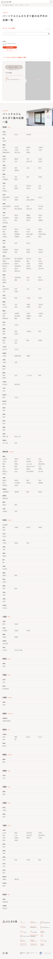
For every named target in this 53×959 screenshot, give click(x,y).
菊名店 (4, 463)
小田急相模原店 (6, 491)
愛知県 (5, 729)
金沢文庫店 (28, 461)
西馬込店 (28, 220)
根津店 (4, 161)
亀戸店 (16, 185)
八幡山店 (4, 268)
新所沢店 (16, 542)
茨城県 (5, 674)
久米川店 (16, 397)
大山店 (16, 304)
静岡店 (4, 761)
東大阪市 (4, 883)
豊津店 (39, 859)
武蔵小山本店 (29, 208)
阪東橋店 (40, 468)
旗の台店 (4, 199)
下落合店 (40, 149)
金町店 (4, 333)
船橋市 (4, 634)
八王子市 (4, 346)
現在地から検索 (13, 67)
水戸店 (4, 41)
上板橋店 (28, 304)
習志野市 (4, 640)
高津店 (39, 480)
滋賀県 (5, 770)
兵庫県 (5, 802)
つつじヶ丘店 (29, 375)
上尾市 (4, 546)
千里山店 (28, 859)
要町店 (39, 277)
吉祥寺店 (4, 355)
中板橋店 (28, 306)
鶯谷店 (39, 167)
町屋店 (16, 297)
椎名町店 (4, 279)
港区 (3, 138)
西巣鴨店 (4, 282)
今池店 (4, 736)
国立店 (4, 410)
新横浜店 (16, 463)
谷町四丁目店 (29, 835)
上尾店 (4, 549)
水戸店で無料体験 (10, 47)
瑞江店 (16, 342)
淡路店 (16, 832)
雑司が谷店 (40, 279)
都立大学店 (40, 206)
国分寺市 (4, 401)
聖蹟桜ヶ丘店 (5, 436)
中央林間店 (5, 511)
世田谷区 (4, 226)
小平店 (4, 390)
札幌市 (4, 702)
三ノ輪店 (28, 297)
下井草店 (28, 263)
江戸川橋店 (5, 149)
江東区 (4, 183)
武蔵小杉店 (28, 482)
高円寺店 (16, 263)
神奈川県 (5, 451)
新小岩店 (16, 333)
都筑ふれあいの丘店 (30, 466)
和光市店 (4, 581)
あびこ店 (4, 832)
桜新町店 (40, 231)
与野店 (4, 529)
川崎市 (4, 477)
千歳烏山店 (5, 236)
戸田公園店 (5, 568)
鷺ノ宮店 (16, 249)
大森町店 (16, 217)
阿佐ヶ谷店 (28, 258)
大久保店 (16, 149)
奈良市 (4, 899)
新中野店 (28, 249)
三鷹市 (4, 359)
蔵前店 (4, 170)
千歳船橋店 (17, 236)
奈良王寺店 (5, 908)
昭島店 (4, 368)
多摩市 (4, 433)
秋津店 (4, 397)
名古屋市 (4, 734)
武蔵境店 (28, 355)
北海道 (5, 697)
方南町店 (4, 270)
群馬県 (5, 658)
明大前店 (28, 236)
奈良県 (5, 894)
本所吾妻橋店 (5, 179)
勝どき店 (16, 134)
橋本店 (27, 491)
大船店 (39, 458)
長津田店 (28, 468)
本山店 (4, 739)
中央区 (4, 131)
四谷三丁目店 (17, 152)
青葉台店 (16, 458)
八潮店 (4, 601)
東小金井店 (5, 384)
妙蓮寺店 (4, 473)
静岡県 (5, 754)
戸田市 (4, 566)
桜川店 (4, 835)
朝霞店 (16, 575)
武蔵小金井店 (17, 384)
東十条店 (16, 291)
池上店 (4, 215)
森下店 (39, 188)
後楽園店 (4, 158)
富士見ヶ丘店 (41, 268)
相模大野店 (17, 491)
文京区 (4, 156)
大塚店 (27, 277)
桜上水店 (28, 231)
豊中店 (4, 846)
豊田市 (4, 743)
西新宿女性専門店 (6, 152)
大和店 (16, 511)
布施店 (4, 885)
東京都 (5, 127)
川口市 (4, 533)
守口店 (4, 866)
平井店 (4, 342)
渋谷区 (4, 240)
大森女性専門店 (6, 217)
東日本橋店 (28, 134)
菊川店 (16, 176)
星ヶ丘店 (40, 736)
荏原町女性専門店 (6, 197)
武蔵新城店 (40, 482)
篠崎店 (27, 340)
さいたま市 (5, 524)
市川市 (4, 627)
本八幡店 (28, 630)
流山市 (4, 647)
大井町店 (16, 197)
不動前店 (16, 199)
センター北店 (29, 463)
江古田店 (4, 313)
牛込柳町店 (40, 147)
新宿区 (4, 144)
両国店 (16, 179)
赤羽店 (16, 288)
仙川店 (16, 375)
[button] (38, 80)
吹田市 (4, 857)
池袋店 (4, 277)
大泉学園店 (17, 313)
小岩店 (16, 340)
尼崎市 (4, 814)
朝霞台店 (4, 575)
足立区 (4, 322)
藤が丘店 (28, 736)
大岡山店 (40, 215)
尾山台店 (16, 229)
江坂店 (4, 859)
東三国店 (16, 837)
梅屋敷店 (28, 215)
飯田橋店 (28, 147)
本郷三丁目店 (29, 161)
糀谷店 (39, 217)
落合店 (27, 149)
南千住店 (40, 297)
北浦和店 (16, 527)
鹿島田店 (16, 480)
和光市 (4, 579)
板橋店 (4, 304)
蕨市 (3, 559)
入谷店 (27, 167)
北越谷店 (4, 555)
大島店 (4, 185)
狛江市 (4, 420)
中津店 (4, 837)
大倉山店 (4, 461)
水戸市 (4, 679)
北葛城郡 (4, 905)
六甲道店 (4, 810)
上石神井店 (40, 313)
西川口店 (4, 536)
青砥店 (16, 331)
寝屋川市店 (17, 879)
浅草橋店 (4, 167)
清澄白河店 (28, 185)
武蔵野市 (4, 353)
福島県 (5, 713)
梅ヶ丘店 (4, 229)
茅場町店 (4, 134)
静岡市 (4, 759)
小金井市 (4, 381)
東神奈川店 (5, 471)
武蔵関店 (28, 318)
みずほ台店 (5, 607)
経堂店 (4, 231)
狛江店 (4, 423)
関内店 (16, 461)
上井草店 (28, 313)
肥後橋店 (28, 837)
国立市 (4, 407)
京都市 (4, 791)
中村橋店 (40, 315)
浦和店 (4, 527)
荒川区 (4, 295)
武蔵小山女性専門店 (30, 199)
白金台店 (4, 140)
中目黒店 (4, 208)
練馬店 (16, 318)
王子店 (27, 288)
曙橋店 (4, 147)
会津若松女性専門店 (7, 720)
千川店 (27, 279)
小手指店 (4, 542)
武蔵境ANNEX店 (18, 355)
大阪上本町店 (29, 832)
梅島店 (4, 324)
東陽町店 (16, 188)
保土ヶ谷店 (40, 471)
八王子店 (16, 349)
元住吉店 (16, 485)
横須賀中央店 (5, 498)
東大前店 (40, 158)
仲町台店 (16, 468)
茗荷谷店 (40, 161)
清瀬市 (4, 427)
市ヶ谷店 (16, 147)
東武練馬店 (28, 315)
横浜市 (4, 456)
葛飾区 (4, 328)
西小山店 (40, 197)
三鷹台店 (4, 362)
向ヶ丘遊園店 (17, 482)
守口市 (4, 863)
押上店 (4, 176)
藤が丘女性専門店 (30, 471)
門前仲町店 (5, 190)
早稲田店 (28, 152)
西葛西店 (40, 340)
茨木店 (4, 872)
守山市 (4, 775)
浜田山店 (16, 268)
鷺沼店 (27, 480)
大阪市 (4, 830)
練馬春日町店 (5, 318)
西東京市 (4, 440)
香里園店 (4, 879)
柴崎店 (4, 375)
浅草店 (16, 167)
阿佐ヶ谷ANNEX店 (6, 258)
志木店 (4, 588)
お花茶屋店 (28, 331)
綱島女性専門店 (41, 463)
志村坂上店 (40, 304)
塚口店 (4, 816)
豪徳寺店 (16, 231)
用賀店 (39, 236)
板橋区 (4, 301)
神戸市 (4, 807)
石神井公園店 (17, 315)
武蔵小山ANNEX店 (18, 208)
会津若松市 (5, 718)
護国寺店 (16, 158)
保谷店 (16, 442)
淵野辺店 (40, 491)
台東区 (4, 165)
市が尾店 (28, 458)
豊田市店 (4, 745)
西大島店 (28, 188)
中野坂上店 (40, 249)
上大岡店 (40, 461)
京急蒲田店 (28, 217)
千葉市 (4, 621)
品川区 (4, 194)
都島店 (4, 840)
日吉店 (16, 471)
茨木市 (4, 870)
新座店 (16, 588)
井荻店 (39, 258)
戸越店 (27, 197)
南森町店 (16, 840)
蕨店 (3, 562)
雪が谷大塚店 (5, 222)
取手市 (4, 686)
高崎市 (4, 663)
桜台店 (4, 315)
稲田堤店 (4, 480)
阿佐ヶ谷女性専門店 (18, 258)
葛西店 (4, 340)
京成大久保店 (5, 643)
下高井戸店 (40, 263)
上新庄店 (40, 832)
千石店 (27, 158)
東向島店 (40, 176)
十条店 (4, 291)
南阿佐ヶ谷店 (17, 270)
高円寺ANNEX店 (6, 263)
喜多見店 (40, 229)
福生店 (4, 416)
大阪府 (5, 825)
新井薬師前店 (5, 249)
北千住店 (16, 324)
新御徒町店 (17, 170)
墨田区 (4, 174)
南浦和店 (40, 527)
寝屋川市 (4, 876)
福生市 (4, 414)
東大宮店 (28, 527)
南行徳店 (16, 630)
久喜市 (4, 592)
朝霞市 (4, 572)
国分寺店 (4, 403)
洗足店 (27, 206)
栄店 (15, 739)
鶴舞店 (16, 736)
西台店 (39, 306)
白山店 (16, 161)
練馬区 (4, 310)
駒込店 (39, 288)
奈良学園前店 (5, 901)
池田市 (4, 850)
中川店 (4, 468)
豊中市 (4, 844)
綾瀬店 (4, 331)
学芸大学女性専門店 (7, 206)
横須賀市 (4, 495)
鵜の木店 (16, 215)
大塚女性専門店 (18, 277)
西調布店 (4, 377)
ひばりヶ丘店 (5, 442)
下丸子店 (4, 220)
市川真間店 (5, 630)
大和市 (4, 508)
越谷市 (4, 553)
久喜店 (4, 594)
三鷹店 (16, 362)
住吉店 (4, 188)
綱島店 (4, 466)
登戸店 (4, 482)
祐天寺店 (40, 208)
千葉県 (5, 616)
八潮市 (4, 598)
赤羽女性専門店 (6, 288)
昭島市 (4, 366)
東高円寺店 (28, 268)
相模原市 (4, 489)
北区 (3, 286)
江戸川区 (4, 337)
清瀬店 (4, 429)
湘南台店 (4, 504)
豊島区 (4, 274)
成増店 (16, 306)
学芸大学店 (17, 206)
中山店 (39, 466)
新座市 (4, 585)
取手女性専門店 (6, 688)
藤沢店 (16, 504)
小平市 (4, 388)
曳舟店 (27, 176)
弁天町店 (40, 837)
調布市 (4, 372)
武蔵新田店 (40, 220)
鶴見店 (16, 466)
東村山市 (4, 394)
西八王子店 (5, 349)
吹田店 (16, 859)
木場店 (39, 185)
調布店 (39, 375)
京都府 (5, 786)
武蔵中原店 (5, 485)
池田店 (4, 853)
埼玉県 (5, 520)
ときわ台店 (5, 306)
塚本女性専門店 (41, 835)
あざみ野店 (5, 458)
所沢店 (27, 542)
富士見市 (4, 605)
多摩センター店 (18, 436)
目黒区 (4, 203)
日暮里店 (4, 297)
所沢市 (4, 540)
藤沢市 (4, 502)
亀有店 (39, 331)
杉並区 (4, 255)
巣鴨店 (16, 279)
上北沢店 (28, 229)
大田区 (4, 212)
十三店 (16, 835)
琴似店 (4, 704)
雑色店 (16, 220)
